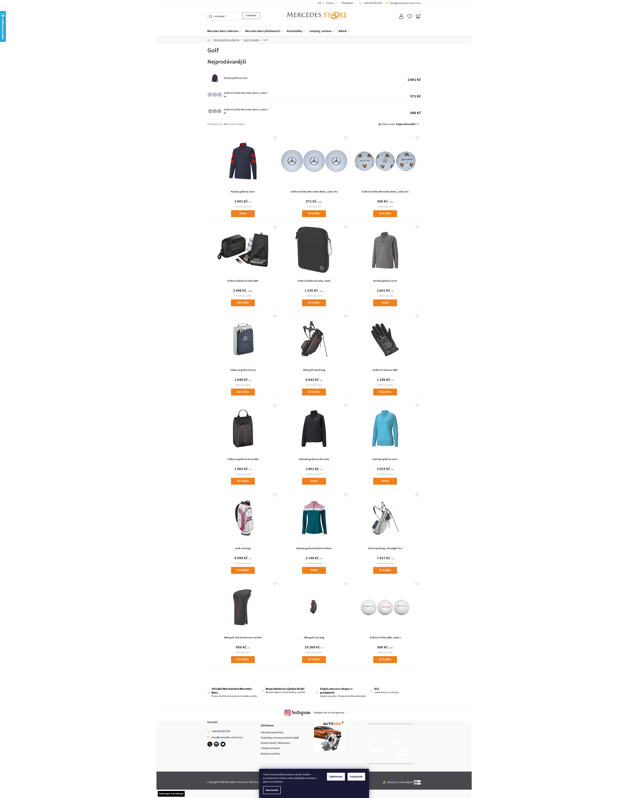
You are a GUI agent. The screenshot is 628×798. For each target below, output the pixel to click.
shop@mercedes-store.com (405, 3)
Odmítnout (335, 776)
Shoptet (392, 782)
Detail (242, 213)
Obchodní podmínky (272, 732)
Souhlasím (356, 776)
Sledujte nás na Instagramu (328, 713)
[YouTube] (222, 744)
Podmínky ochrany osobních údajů (280, 738)
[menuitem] (225, 31)
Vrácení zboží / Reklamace (275, 743)
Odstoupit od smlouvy (171, 793)
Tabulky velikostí (270, 748)
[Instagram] (216, 744)
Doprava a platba (270, 753)
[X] (209, 744)
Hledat (251, 15)
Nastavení (272, 790)
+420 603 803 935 (373, 3)
